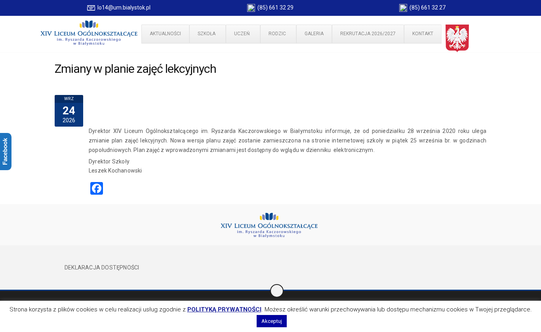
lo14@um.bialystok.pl (122, 7)
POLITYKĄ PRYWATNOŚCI (224, 309)
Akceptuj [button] (271, 321)
